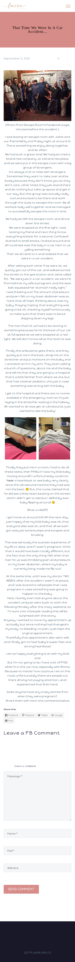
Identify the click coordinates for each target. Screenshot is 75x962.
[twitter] (39, 931)
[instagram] (30, 931)
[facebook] (35, 931)
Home (56, 11)
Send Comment (21, 889)
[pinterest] (44, 931)
